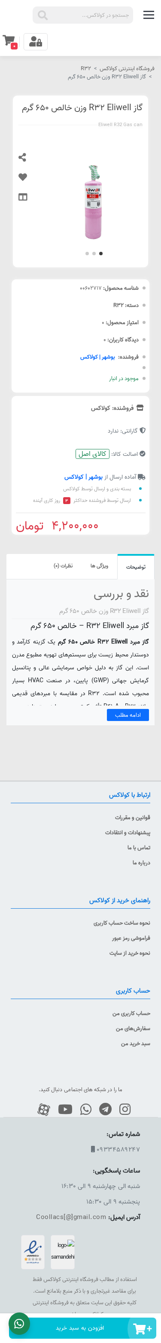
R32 (86, 68)
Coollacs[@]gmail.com (71, 1217)
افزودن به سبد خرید (80, 1328)
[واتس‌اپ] (82, 1110)
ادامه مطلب (128, 715)
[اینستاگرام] (122, 1110)
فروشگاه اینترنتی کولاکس (127, 68)
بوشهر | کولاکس (97, 356)
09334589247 (118, 1149)
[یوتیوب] (62, 1110)
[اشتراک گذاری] (29, 161)
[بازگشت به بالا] (152, 1225)
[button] (101, 253)
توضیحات (136, 567)
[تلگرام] (102, 1110)
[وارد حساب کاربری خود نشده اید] (29, 181)
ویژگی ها (99, 566)
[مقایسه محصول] (29, 201)
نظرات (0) (63, 566)
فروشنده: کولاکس (113, 408)
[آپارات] (40, 1110)
